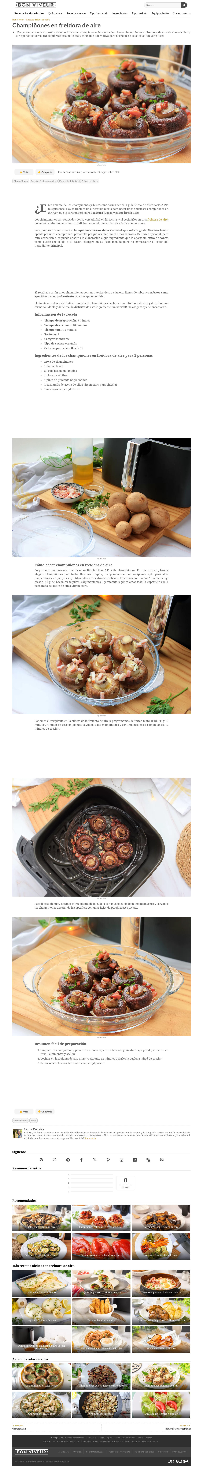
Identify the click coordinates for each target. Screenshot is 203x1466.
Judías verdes (128, 1437)
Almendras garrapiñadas (178, 1429)
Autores (77, 1452)
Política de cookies (144, 1452)
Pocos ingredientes (101, 1441)
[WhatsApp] (54, 1159)
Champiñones (21, 181)
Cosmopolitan (19, 1429)
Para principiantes (68, 181)
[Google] (41, 1159)
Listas (155, 1441)
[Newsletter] (161, 1159)
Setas (33, 1120)
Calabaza (116, 1441)
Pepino (109, 1437)
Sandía (140, 1437)
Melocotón (91, 1437)
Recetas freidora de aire (43, 181)
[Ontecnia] (178, 1461)
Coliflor (126, 1441)
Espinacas (146, 1441)
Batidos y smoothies (74, 1437)
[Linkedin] (135, 1159)
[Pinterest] (108, 1159)
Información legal (95, 1452)
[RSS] (148, 1159)
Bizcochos (74, 1441)
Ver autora (90, 1138)
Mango (101, 1437)
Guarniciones (21, 1120)
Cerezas (148, 1437)
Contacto (163, 1452)
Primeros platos (89, 181)
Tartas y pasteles (60, 1441)
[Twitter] (94, 1159)
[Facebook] (81, 1159)
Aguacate (136, 1441)
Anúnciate (64, 1452)
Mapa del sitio (179, 1452)
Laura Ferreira (34, 1129)
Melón (117, 1437)
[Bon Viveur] (36, 5)
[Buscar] (184, 5)
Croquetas (86, 1441)
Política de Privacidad (119, 1452)
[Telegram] (68, 1159)
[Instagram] (121, 1159)
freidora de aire (157, 219)
